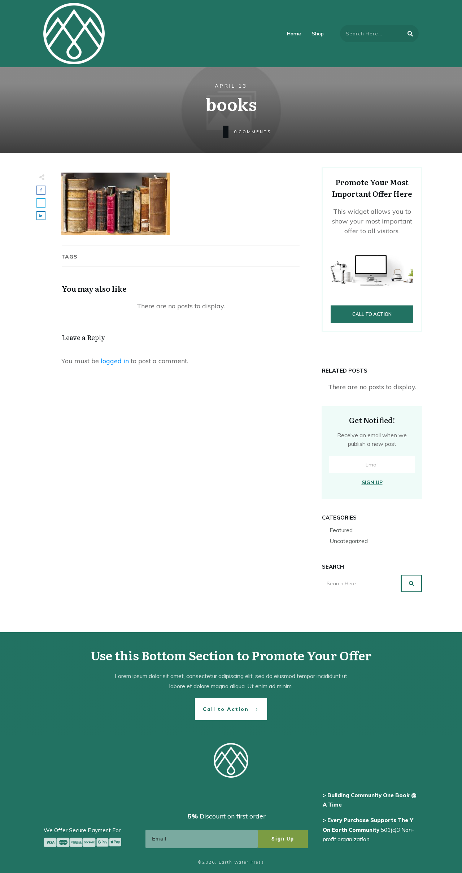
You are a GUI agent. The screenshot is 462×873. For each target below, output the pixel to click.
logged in (115, 361)
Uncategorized (349, 540)
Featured (341, 530)
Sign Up (372, 482)
